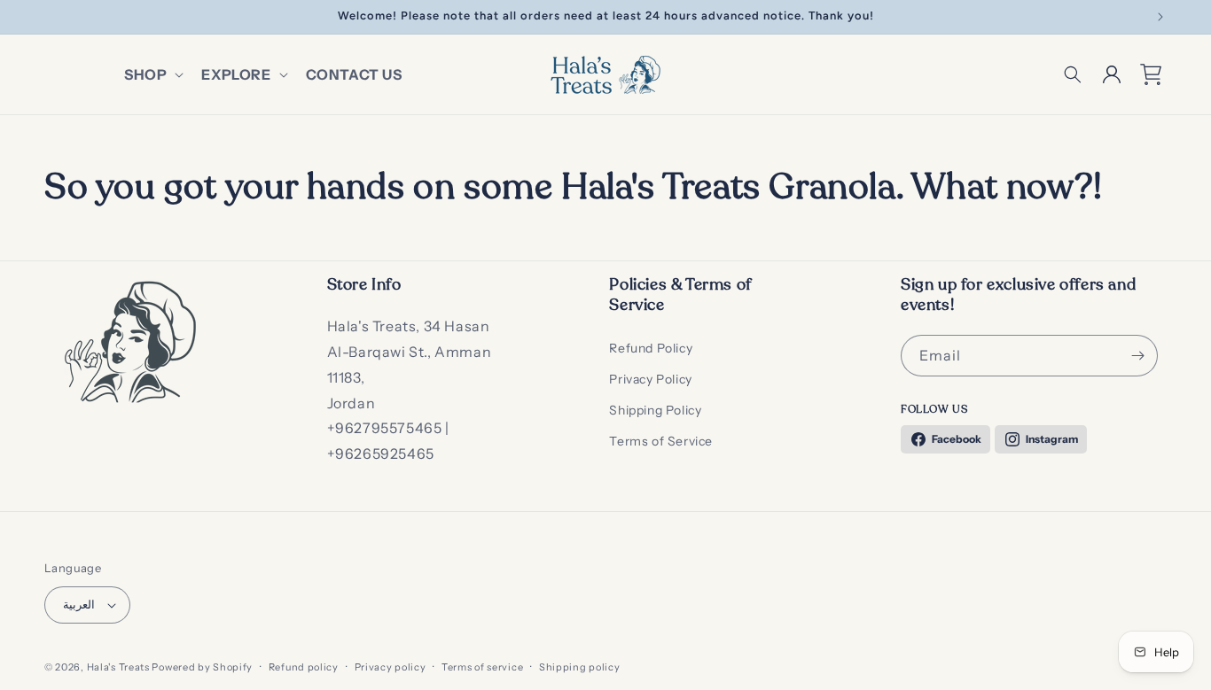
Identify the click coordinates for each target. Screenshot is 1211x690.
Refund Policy (650, 348)
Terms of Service (661, 441)
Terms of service (482, 667)
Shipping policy (580, 667)
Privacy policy (390, 667)
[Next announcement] (1160, 17)
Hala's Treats (118, 667)
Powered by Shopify (202, 667)
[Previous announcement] (50, 17)
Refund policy (304, 667)
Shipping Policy (655, 410)
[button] (152, 75)
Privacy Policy (650, 379)
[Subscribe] (1137, 355)
